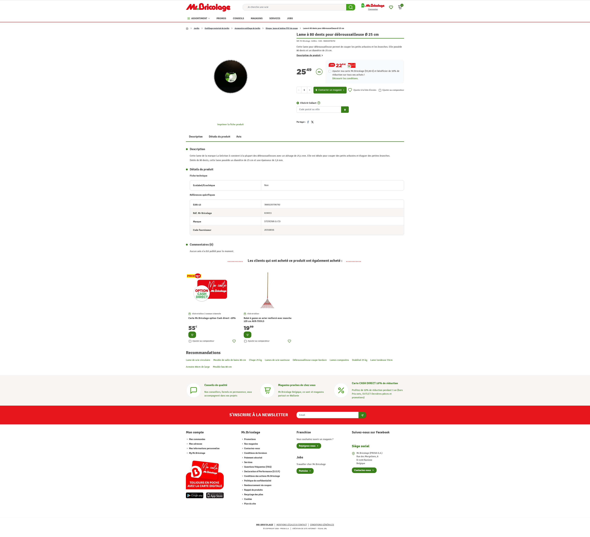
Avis (238, 136)
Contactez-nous (252, 448)
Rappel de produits (253, 490)
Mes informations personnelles (204, 448)
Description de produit (309, 55)
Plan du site (250, 503)
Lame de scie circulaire (198, 360)
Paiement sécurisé (253, 457)
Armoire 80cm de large (198, 366)
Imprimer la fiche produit (230, 124)
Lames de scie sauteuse (277, 360)
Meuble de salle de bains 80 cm (229, 360)
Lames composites (339, 360)
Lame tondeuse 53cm (381, 360)
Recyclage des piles (253, 494)
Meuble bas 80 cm (222, 366)
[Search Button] (350, 7)
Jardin (196, 28)
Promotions (250, 439)
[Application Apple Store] (215, 495)
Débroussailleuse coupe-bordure (310, 360)
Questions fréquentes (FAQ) (258, 466)
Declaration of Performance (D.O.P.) (262, 471)
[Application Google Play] (194, 495)
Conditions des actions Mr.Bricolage (262, 476)
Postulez (303, 470)
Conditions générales (322, 524)
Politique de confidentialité (257, 480)
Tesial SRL (322, 528)
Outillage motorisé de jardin (217, 28)
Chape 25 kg (255, 360)
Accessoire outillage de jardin (247, 28)
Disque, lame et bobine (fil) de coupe (282, 28)
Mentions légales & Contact (291, 524)
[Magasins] (267, 390)
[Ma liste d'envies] (391, 7)
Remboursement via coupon (257, 485)
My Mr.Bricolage (197, 453)
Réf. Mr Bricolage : (304, 41)
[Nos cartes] (205, 473)
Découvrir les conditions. (345, 78)
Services (248, 462)
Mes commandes (197, 439)
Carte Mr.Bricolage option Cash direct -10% (212, 318)
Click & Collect (308, 103)
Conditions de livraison (255, 453)
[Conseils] (193, 390)
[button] (400, 7)
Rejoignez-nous (307, 445)
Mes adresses (195, 443)
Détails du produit (219, 136)
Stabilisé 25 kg (359, 360)
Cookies (248, 499)
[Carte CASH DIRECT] (341, 390)
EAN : (321, 41)
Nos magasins (251, 443)
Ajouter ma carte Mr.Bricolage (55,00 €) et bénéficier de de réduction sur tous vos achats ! (365, 73)
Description (196, 136)
